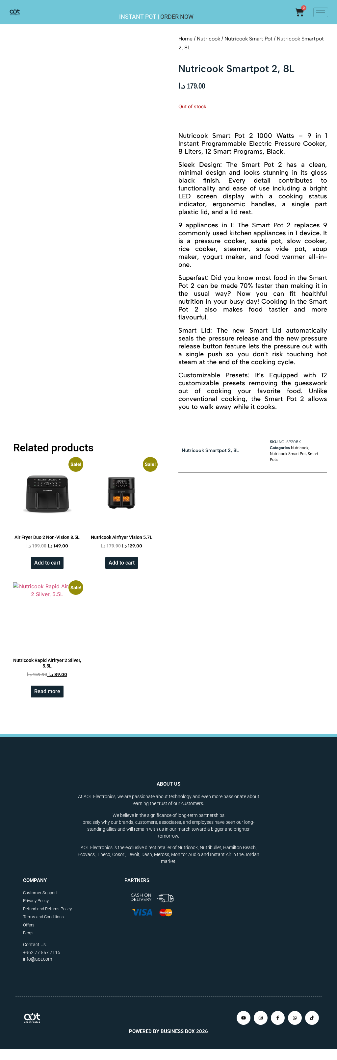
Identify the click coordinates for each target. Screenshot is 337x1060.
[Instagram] (261, 1018)
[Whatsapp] (295, 1018)
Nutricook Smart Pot (248, 39)
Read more (47, 691)
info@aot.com (37, 959)
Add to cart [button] (47, 563)
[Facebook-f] (278, 1018)
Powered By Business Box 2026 (168, 1031)
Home (185, 39)
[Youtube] (243, 1018)
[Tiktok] (312, 1018)
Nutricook (208, 39)
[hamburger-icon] (320, 12)
